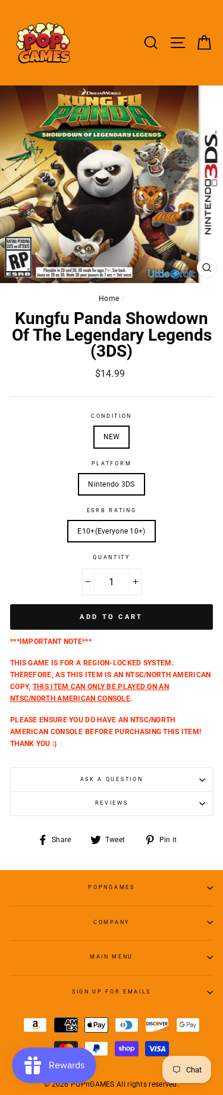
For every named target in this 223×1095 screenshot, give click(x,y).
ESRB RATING (111, 510)
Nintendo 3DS (111, 484)
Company (111, 922)
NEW (111, 437)
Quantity (111, 557)
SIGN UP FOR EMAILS (111, 992)
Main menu (111, 957)
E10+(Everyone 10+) (111, 531)
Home (109, 298)
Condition (111, 416)
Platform (111, 463)
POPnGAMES (111, 887)
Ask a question (111, 779)
